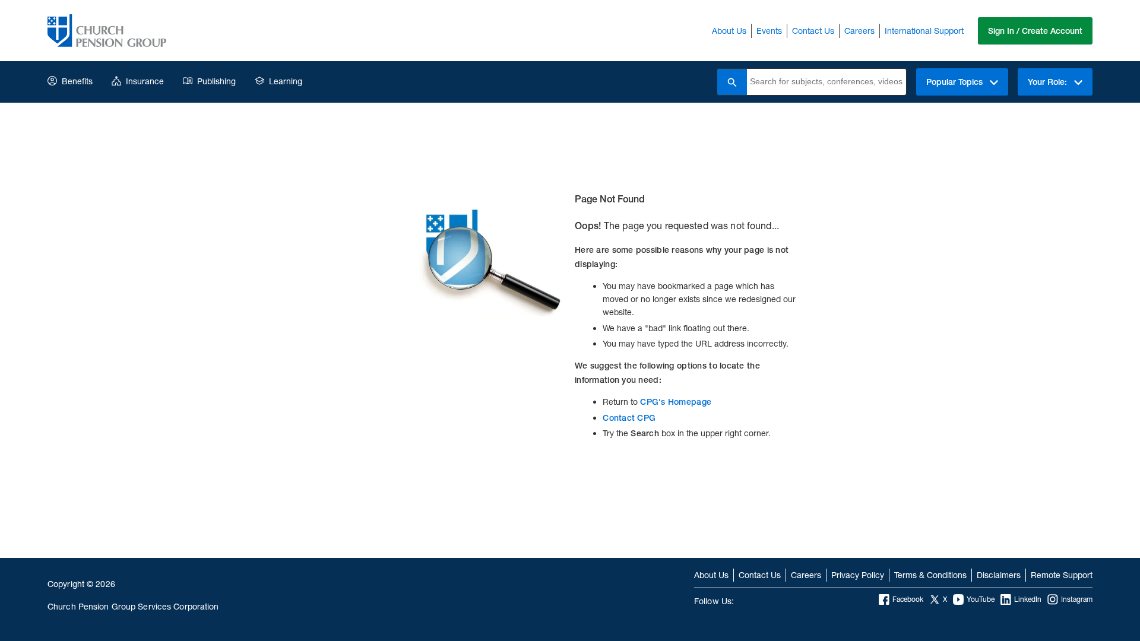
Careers (859, 31)
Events (769, 31)
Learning (285, 81)
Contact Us (813, 31)
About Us (729, 31)
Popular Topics (955, 82)
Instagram (1076, 599)
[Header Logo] (107, 30)
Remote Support (1061, 575)
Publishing (216, 81)
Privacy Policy (857, 575)
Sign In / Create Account (1035, 31)
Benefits (77, 81)
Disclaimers (999, 575)
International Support (924, 31)
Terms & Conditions (930, 575)
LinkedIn (1027, 599)
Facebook (907, 599)
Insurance (145, 81)
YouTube (981, 599)
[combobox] (826, 82)
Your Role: (1048, 82)
